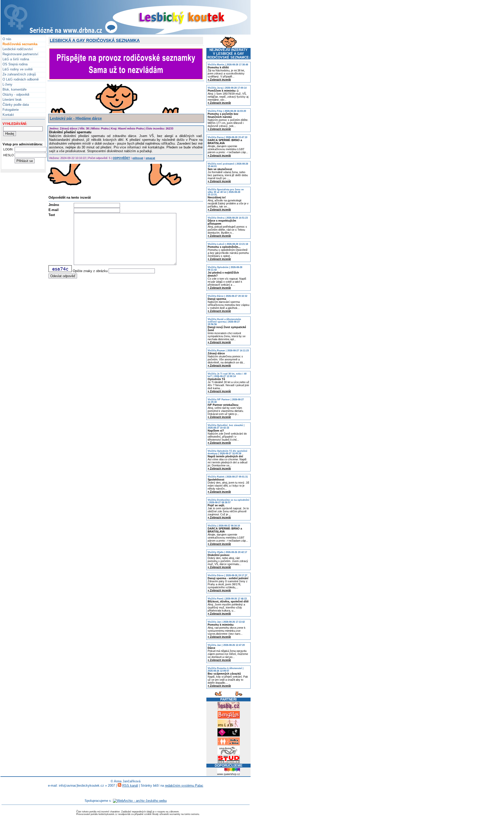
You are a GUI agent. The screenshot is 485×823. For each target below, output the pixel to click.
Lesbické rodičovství (17, 49)
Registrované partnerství (20, 54)
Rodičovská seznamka (19, 44)
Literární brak (12, 99)
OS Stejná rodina (15, 64)
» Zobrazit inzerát (219, 79)
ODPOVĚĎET (121, 158)
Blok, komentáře (14, 89)
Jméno (53, 205)
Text (51, 215)
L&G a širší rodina (15, 59)
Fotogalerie (10, 110)
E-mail (53, 210)
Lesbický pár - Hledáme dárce (76, 118)
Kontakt (8, 115)
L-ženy (7, 84)
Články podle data (15, 105)
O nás (6, 39)
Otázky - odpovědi (15, 94)
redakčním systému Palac (184, 785)
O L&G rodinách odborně (20, 79)
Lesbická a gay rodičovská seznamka (95, 40)
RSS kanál (130, 785)
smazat (150, 158)
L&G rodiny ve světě (17, 69)
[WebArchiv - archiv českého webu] (140, 801)
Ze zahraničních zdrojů (19, 74)
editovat (137, 158)
